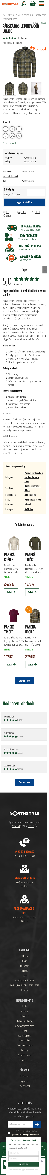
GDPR (24, 1031)
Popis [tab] (24, 269)
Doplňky (24, 971)
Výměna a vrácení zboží (24, 1026)
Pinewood (42, 22)
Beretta (31, 826)
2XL (12, 136)
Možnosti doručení (10, 176)
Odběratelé (24, 1016)
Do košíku (27, 202)
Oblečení (24, 956)
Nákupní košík (24, 1086)
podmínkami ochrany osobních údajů (25, 1134)
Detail (9, 592)
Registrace (24, 1081)
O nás (24, 1006)
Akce (25, 976)
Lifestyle (36, 486)
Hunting (28, 486)
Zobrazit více (24, 782)
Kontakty (24, 1011)
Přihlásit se (24, 1076)
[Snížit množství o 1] (29, 192)
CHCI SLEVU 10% (23, 1164)
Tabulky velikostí (24, 1041)
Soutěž (24, 1060)
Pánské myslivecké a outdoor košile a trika (33, 477)
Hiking (27, 490)
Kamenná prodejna (25, 1045)
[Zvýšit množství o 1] (43, 192)
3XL (19, 136)
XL (5, 136)
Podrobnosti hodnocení (12, 43)
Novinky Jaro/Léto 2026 (24, 980)
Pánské (27, 504)
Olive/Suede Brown (32, 499)
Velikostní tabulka (10, 143)
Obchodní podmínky (24, 1021)
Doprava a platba (24, 1036)
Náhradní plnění (24, 1055)
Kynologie (24, 966)
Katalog (24, 1050)
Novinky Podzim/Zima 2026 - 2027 (24, 985)
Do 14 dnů (28, 509)
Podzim (32, 495)
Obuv (24, 961)
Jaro (26, 495)
